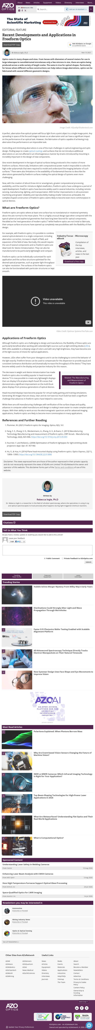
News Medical (27, 970)
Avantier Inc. (11, 896)
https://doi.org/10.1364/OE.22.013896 (35, 454)
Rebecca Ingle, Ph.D (47, 499)
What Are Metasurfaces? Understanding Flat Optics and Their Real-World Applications (63, 817)
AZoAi (24, 967)
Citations (8, 522)
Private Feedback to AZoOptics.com (78, 558)
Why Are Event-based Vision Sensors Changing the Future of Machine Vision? (63, 753)
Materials (61, 967)
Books (60, 961)
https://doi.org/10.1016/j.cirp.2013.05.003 (49, 437)
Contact (76, 973)
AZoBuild (9, 973)
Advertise (77, 976)
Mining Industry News (21, 919)
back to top (83, 1002)
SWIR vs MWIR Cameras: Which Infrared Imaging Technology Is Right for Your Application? (63, 775)
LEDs (87, 346)
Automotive (17, 908)
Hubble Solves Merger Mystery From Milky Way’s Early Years (63, 586)
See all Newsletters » (11, 942)
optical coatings (36, 151)
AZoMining (10, 976)
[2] (17, 616)
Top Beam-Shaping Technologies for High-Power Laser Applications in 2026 (60, 796)
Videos (44, 970)
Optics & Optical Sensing (22, 931)
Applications (62, 970)
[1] (17, 595)
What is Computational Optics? (49, 837)
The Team (61, 982)
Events (60, 964)
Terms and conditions (64, 467)
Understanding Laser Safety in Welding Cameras (26, 864)
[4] (17, 658)
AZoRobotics (10, 967)
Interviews (46, 976)
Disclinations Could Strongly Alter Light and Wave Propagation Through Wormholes (58, 609)
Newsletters (78, 970)
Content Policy (79, 987)
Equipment (46, 967)
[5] (17, 680)
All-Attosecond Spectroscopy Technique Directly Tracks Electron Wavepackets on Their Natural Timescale (61, 651)
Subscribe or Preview (20, 911)
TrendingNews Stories (16, 576)
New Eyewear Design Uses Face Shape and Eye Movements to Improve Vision (63, 672)
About (76, 961)
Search (76, 964)
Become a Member (81, 967)
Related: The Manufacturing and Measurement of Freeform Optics (77, 380)
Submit (88, 562)
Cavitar (9, 868)
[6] (17, 846)
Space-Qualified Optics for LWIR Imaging (22, 892)
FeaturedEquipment (47, 576)
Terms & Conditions (81, 979)
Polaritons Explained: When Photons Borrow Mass (58, 731)
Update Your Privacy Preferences (21, 1027)
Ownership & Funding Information (79, 992)
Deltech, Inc (11, 887)
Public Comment (53, 558)
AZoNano (9, 964)
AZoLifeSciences (28, 973)
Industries (61, 973)
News (44, 961)
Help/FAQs (62, 976)
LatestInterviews (78, 576)
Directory (45, 973)
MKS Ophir (11, 877)
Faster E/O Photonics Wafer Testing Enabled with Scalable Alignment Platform (62, 630)
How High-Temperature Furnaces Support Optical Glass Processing (35, 883)
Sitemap (61, 979)
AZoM (8, 961)
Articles (45, 964)
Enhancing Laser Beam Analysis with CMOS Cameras (28, 873)
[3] (17, 637)
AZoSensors (27, 961)
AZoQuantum (27, 964)
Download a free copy (74, 261)
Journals (45, 979)
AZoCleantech (11, 970)
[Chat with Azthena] (89, 1025)
